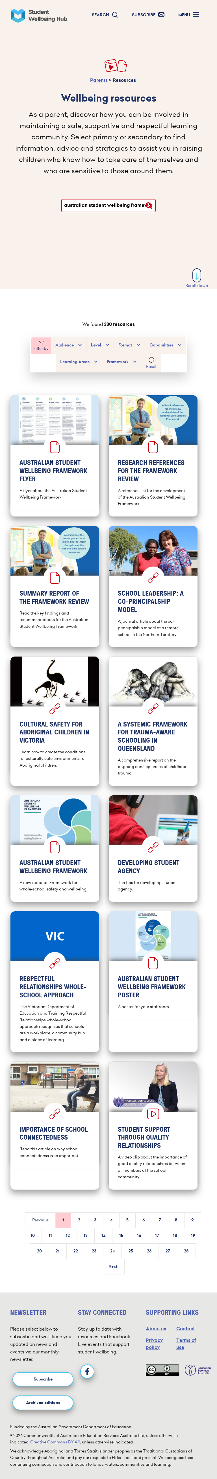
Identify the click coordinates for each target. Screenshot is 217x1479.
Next (113, 1267)
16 (139, 1236)
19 (193, 1236)
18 (175, 1236)
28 (186, 1251)
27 (168, 1251)
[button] (105, 15)
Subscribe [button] (43, 1379)
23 (94, 1251)
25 (131, 1251)
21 (58, 1251)
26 (149, 1251)
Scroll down (196, 285)
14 (103, 1236)
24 (112, 1251)
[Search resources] (149, 205)
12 (68, 1236)
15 (121, 1236)
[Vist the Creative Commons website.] (162, 1370)
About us (156, 1329)
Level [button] (96, 345)
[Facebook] (87, 1371)
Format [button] (125, 345)
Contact (185, 1329)
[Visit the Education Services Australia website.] (195, 1370)
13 (86, 1236)
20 (39, 1251)
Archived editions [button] (43, 1403)
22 (75, 1251)
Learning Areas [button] (75, 362)
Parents (99, 80)
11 (50, 1236)
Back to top (197, 1457)
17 (157, 1236)
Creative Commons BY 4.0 (55, 1442)
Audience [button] (64, 345)
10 (33, 1236)
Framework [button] (118, 362)
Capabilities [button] (161, 345)
